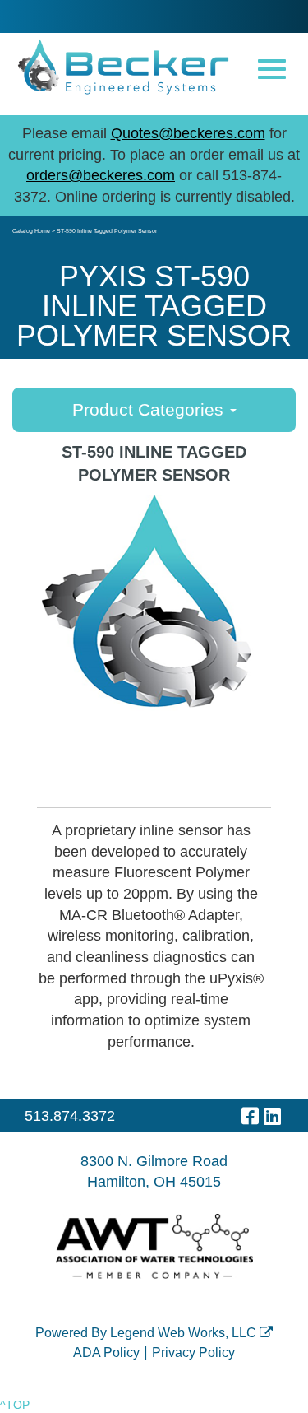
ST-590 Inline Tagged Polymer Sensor (107, 231)
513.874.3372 (70, 1116)
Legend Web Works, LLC (185, 1333)
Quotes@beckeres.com (188, 133)
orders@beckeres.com (100, 175)
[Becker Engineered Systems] (123, 66)
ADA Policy (106, 1353)
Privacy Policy (193, 1353)
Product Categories (150, 409)
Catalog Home (31, 231)
